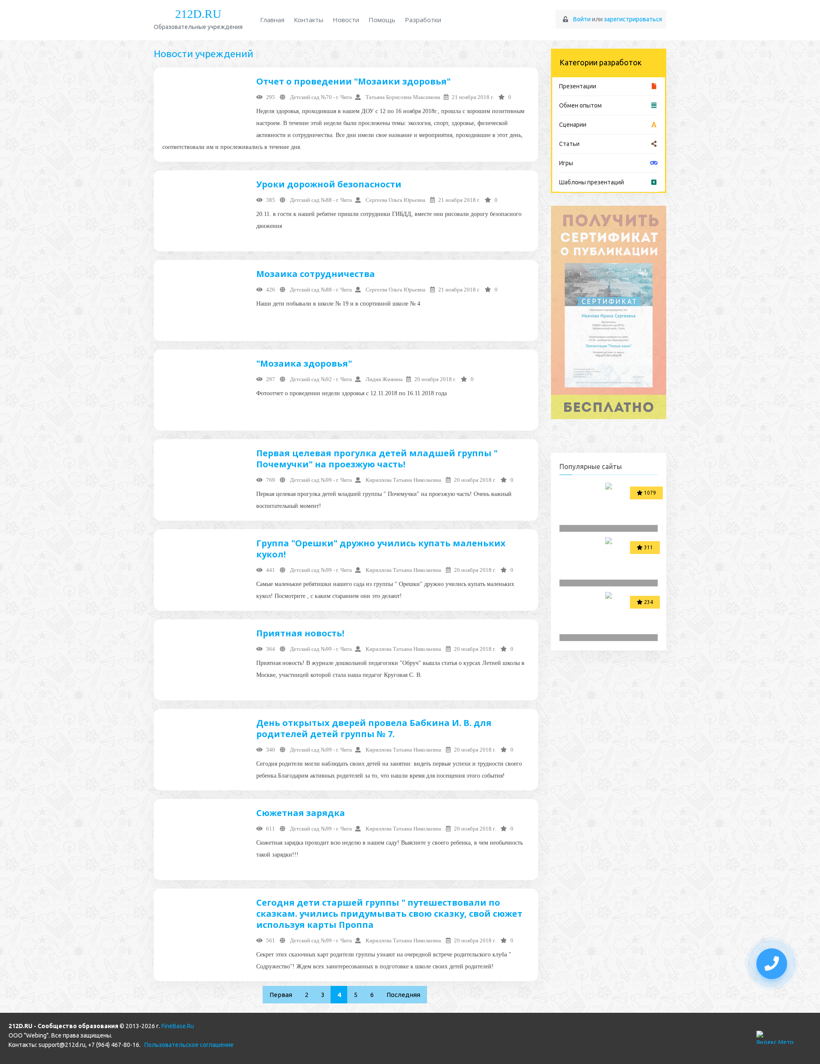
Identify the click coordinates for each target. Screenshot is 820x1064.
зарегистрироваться (633, 19)
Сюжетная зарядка (300, 813)
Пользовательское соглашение (189, 1044)
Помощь (382, 19)
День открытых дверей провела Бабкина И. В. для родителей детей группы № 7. (374, 728)
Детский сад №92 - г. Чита (320, 379)
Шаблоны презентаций (591, 182)
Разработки (423, 19)
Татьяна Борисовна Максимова (402, 97)
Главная (272, 19)
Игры (566, 163)
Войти (582, 19)
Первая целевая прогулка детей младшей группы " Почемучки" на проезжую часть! (377, 458)
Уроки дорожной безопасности (328, 184)
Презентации (577, 86)
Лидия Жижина (383, 379)
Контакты (308, 19)
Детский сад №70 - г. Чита (320, 97)
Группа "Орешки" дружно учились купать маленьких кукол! (381, 548)
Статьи (569, 143)
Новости (346, 19)
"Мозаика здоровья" (304, 363)
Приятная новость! (300, 633)
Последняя (403, 994)
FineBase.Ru (177, 1026)
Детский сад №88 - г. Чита (320, 200)
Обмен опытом (580, 105)
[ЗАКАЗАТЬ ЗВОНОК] (771, 963)
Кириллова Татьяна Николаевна (403, 480)
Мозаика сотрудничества (315, 274)
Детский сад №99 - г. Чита (320, 480)
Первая (280, 994)
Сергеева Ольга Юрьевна (395, 200)
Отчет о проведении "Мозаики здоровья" (353, 81)
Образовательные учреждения (198, 18)
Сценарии (572, 124)
